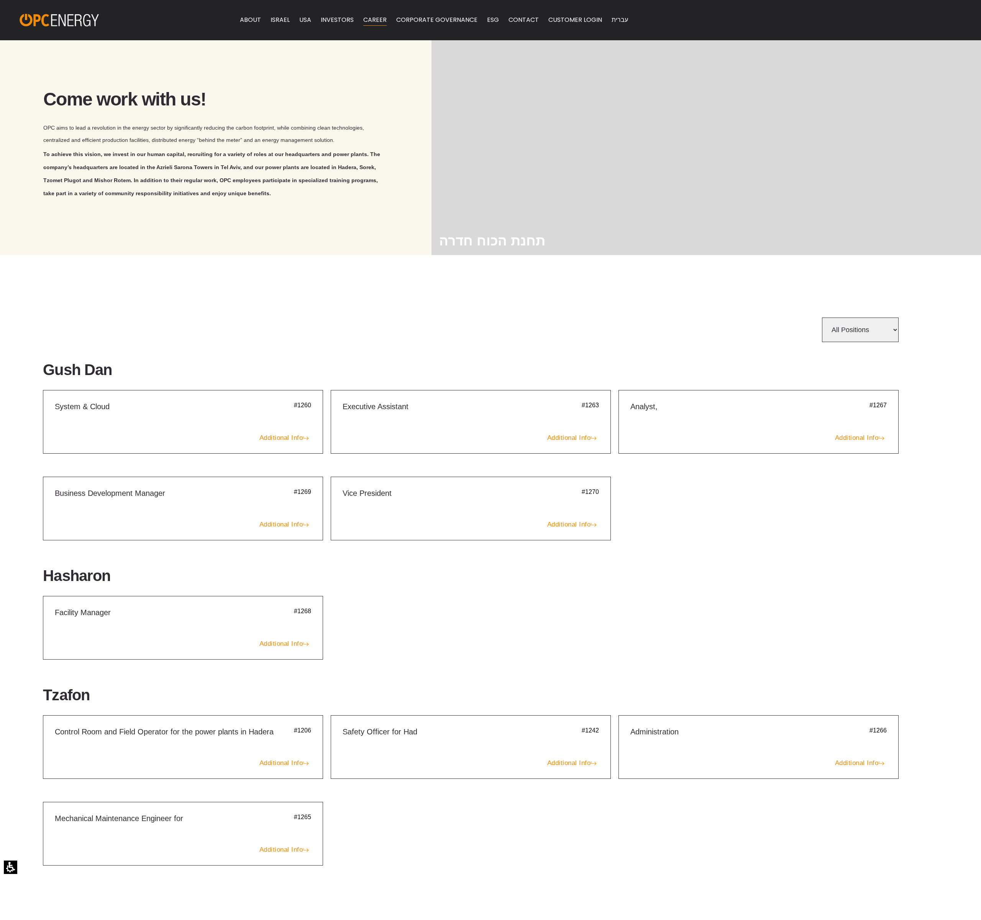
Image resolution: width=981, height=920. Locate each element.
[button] (10, 867)
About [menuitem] (250, 19)
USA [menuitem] (305, 19)
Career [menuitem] (375, 19)
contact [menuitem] (524, 19)
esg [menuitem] (493, 19)
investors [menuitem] (337, 19)
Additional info (281, 437)
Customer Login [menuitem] (575, 19)
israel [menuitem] (280, 19)
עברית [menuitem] (620, 19)
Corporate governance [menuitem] (436, 19)
